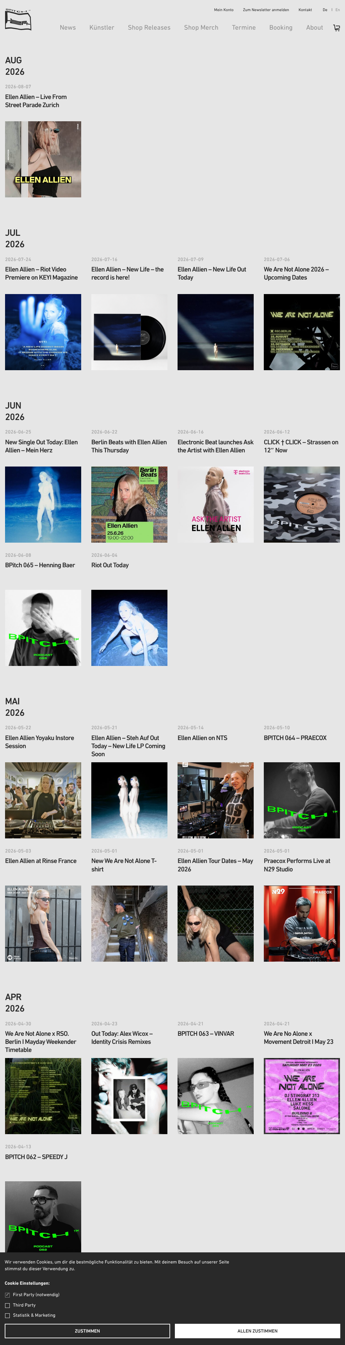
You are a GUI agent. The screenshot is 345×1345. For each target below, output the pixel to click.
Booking (280, 28)
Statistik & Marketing (34, 1315)
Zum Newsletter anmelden (266, 10)
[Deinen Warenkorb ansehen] (333, 30)
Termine (244, 28)
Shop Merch (201, 28)
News (68, 28)
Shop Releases (149, 28)
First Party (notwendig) (36, 1295)
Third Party (24, 1305)
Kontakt (305, 10)
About (314, 28)
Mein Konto (224, 10)
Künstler (101, 28)
